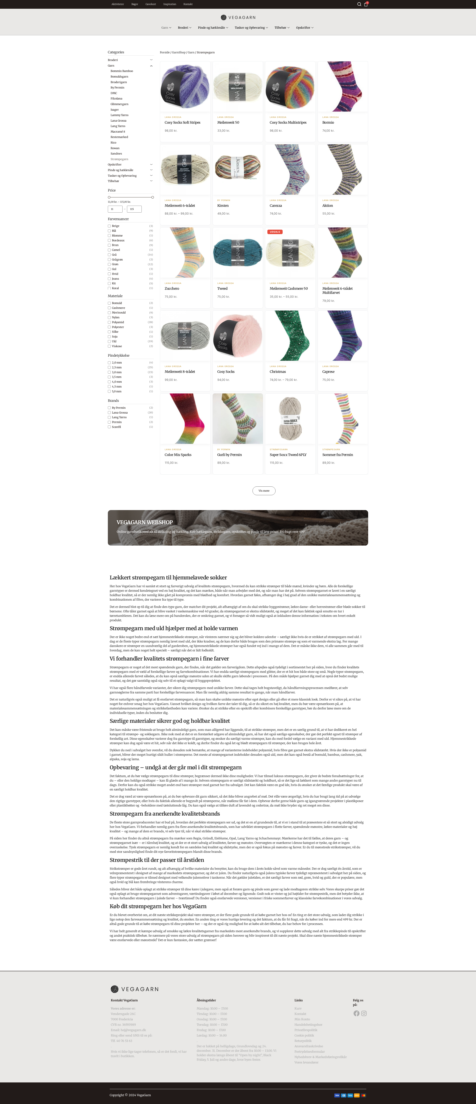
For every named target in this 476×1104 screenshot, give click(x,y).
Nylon (116, 317)
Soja (115, 336)
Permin (117, 422)
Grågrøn (117, 259)
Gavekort (151, 4)
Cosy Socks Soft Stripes (182, 122)
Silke (115, 331)
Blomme (117, 235)
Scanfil (116, 427)
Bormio (328, 122)
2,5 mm (117, 367)
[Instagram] (364, 1013)
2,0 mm (117, 362)
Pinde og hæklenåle (211, 27)
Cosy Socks (226, 371)
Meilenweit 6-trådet (180, 205)
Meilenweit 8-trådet (180, 371)
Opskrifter (303, 27)
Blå (114, 230)
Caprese (328, 371)
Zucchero (172, 288)
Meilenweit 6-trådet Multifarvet (337, 290)
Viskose (117, 346)
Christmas (278, 371)
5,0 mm (116, 391)
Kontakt (188, 4)
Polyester (118, 327)
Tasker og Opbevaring (250, 27)
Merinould (119, 312)
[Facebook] (356, 1013)
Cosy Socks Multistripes (288, 122)
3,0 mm (117, 372)
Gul (114, 269)
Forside (165, 52)
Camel (116, 250)
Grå (114, 254)
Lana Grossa (120, 412)
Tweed (222, 288)
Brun (115, 245)
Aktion (327, 205)
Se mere (185, 87)
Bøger (134, 4)
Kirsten (223, 205)
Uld (114, 341)
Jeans (115, 278)
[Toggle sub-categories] (151, 60)
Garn (164, 27)
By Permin (119, 407)
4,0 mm (117, 381)
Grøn (115, 264)
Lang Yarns (119, 417)
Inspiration (169, 4)
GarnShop (179, 52)
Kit (114, 283)
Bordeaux (118, 240)
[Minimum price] (115, 209)
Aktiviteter (118, 4)
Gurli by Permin (229, 455)
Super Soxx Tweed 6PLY (288, 455)
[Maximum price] (134, 209)
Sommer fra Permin (337, 455)
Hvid (115, 274)
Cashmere (118, 308)
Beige (115, 226)
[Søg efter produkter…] (359, 4)
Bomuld (117, 303)
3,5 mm (116, 377)
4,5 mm (117, 386)
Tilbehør (280, 27)
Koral (115, 288)
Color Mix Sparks (178, 455)
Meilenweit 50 (228, 122)
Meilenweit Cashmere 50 (289, 288)
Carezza (276, 205)
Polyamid (118, 322)
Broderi (183, 27)
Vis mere (264, 490)
